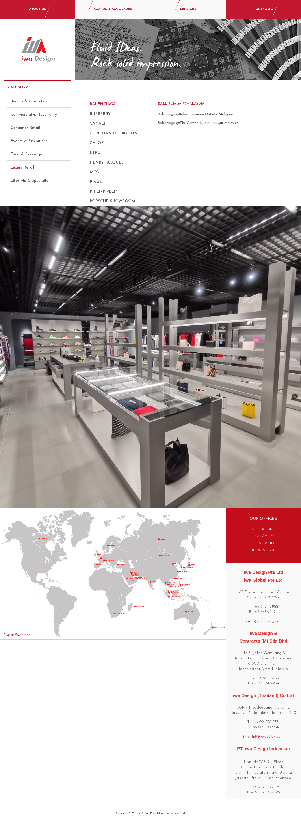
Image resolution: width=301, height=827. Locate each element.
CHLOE (97, 143)
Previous (7, 349)
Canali (97, 124)
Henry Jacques (107, 163)
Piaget (97, 182)
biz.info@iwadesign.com (263, 621)
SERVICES (188, 9)
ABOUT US (37, 9)
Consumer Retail (25, 128)
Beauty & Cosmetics (29, 101)
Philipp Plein (104, 192)
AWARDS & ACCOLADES (112, 9)
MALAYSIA (263, 536)
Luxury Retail (22, 168)
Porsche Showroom (112, 201)
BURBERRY (100, 114)
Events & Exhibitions (29, 141)
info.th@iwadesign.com (263, 737)
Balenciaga (103, 104)
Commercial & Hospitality (34, 115)
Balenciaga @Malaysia (181, 103)
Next (294, 349)
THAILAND (263, 543)
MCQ (95, 172)
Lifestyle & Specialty (29, 181)
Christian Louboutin (113, 133)
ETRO (95, 153)
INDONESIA (263, 551)
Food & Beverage (26, 154)
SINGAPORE (263, 530)
